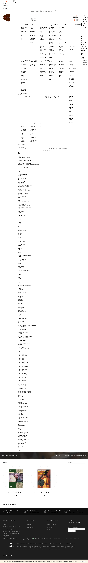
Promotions (29, 524)
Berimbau (23, 28)
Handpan (42, 51)
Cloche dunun (52, 31)
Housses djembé (52, 64)
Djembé (51, 32)
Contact (4, 6)
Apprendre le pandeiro (23, 420)
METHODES (27, 96)
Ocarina (32, 36)
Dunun (50, 34)
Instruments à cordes (22, 187)
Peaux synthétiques (22, 384)
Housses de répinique (22, 372)
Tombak (22, 138)
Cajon (41, 43)
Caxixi (22, 35)
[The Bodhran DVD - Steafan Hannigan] (16, 478)
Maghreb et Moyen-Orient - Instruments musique (28, 164)
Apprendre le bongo (22, 407)
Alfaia (22, 25)
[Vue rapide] (17, 499)
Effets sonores (52, 35)
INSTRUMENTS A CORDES (50, 145)
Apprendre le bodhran (23, 406)
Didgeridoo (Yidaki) (22, 326)
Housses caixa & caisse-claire (24, 365)
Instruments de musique (30, 148)
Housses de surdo (22, 373)
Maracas (32, 34)
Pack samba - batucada (23, 236)
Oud (21, 123)
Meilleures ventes (31, 527)
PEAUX (70, 61)
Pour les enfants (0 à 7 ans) (24, 442)
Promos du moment (22, 204)
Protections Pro (72, 72)
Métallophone (43, 57)
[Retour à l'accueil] (56, 455)
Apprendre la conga (22, 410)
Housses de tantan (22, 377)
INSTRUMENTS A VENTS (64, 145)
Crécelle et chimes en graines (51, 41)
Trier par (70, 462)
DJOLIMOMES (21, 183)
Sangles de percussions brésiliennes (71, 78)
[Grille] (4, 463)
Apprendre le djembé (22, 415)
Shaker (50, 45)
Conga (22, 40)
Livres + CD (42, 125)
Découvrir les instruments (23, 440)
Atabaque (20, 209)
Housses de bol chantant (23, 362)
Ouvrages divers (21, 182)
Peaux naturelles (72, 68)
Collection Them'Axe (22, 435)
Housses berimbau (22, 363)
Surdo (41, 32)
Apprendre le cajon (22, 409)
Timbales (22, 137)
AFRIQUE (56, 24)
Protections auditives (22, 174)
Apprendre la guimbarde (23, 417)
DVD (41, 126)
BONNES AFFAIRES (22, 196)
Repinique (42, 28)
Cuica (31, 25)
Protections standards (23, 388)
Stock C (19, 198)
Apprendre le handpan (23, 411)
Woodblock (51, 54)
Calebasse (51, 27)
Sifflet (41, 31)
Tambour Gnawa (62, 54)
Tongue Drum (52, 51)
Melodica (42, 56)
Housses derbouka (22, 354)
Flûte (31, 27)
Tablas (60, 36)
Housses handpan (22, 359)
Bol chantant (61, 25)
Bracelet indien (62, 27)
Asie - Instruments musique (23, 161)
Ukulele (22, 140)
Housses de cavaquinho (23, 366)
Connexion (5, 8)
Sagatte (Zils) (62, 51)
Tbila (60, 53)
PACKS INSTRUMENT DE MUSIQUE (25, 190)
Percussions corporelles (23, 422)
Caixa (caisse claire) (22, 215)
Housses (20, 171)
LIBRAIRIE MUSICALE (22, 178)
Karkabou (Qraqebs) (22, 318)
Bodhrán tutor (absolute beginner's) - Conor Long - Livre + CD (44, 493)
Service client (50, 527)
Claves (22, 38)
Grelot (60, 32)
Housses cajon (43, 72)
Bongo (22, 29)
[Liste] (6, 463)
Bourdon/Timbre (33, 65)
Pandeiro (32, 40)
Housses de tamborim (22, 374)
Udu (50, 38)
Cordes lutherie (33, 61)
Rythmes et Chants (22, 437)
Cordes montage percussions (24, 348)
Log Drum (42, 53)
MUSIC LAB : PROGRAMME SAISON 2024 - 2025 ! (60, 15)
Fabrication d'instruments (23, 439)
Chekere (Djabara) (22, 259)
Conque (19, 330)
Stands (19, 176)
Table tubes (51, 46)
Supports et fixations (22, 398)
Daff (60, 45)
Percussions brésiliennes (23, 421)
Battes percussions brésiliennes (23, 67)
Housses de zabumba (22, 380)
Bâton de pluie (24, 27)
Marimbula (32, 35)
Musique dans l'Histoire (23, 433)
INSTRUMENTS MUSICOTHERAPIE (25, 185)
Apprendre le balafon (22, 403)
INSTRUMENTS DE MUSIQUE (24, 157)
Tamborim (42, 34)
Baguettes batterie (22, 340)
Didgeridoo (71, 116)
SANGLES (71, 65)
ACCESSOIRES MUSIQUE (23, 167)
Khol (60, 35)
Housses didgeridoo (22, 355)
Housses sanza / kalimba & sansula (52, 79)
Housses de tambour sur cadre (61, 68)
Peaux (19, 172)
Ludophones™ (43, 54)
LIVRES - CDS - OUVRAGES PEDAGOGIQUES (58, 148)
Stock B (19, 197)
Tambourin (51, 50)
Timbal (41, 36)
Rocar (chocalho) (43, 29)
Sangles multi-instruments (23, 394)
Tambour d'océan (72, 46)
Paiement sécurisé (51, 526)
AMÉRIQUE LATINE (29, 24)
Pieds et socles (24, 93)
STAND (70, 67)
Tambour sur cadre (22, 304)
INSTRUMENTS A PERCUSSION (31, 145)
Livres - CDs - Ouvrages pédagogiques (26, 194)
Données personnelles (16, 558)
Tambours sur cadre (22, 425)
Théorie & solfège (22, 431)
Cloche (22, 39)
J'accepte (82, 561)
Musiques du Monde (22, 436)
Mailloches (23, 82)
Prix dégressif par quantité (24, 201)
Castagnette (42, 46)
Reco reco (42, 25)
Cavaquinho (23, 34)
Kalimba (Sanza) (52, 36)
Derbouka (61, 46)
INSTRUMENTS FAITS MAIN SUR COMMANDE (27, 203)
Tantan (41, 35)
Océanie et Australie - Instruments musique (27, 165)
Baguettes (20, 168)
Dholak (60, 29)
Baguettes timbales (22, 341)
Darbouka (71, 115)
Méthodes (20, 179)
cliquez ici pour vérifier (73, 538)
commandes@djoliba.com (11, 538)
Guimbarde (61, 34)
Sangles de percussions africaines (71, 82)
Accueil (19, 156)
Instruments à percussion (23, 186)
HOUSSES (47, 60)
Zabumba (42, 39)
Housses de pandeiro (22, 369)
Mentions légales (6, 558)
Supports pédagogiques (23, 181)
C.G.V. (48, 529)
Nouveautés (29, 525)
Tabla (22, 133)
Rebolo (31, 42)
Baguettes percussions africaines (23, 71)
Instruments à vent (22, 189)
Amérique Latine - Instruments (24, 159)
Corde (19, 170)
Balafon (51, 25)
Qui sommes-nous (51, 531)
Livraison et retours (51, 524)
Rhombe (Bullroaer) (22, 329)
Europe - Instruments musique (24, 163)
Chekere (22, 36)
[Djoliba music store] (6, 17)
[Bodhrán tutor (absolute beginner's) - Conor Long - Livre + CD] (44, 478)
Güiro (31, 29)
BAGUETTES (28, 60)
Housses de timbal (22, 378)
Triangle (41, 38)
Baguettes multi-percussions (24, 343)
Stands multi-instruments (23, 396)
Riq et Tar (61, 50)
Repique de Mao (43, 27)
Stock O (19, 200)
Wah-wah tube (52, 53)
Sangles (19, 175)
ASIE (65, 24)
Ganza (31, 28)
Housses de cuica (43, 74)
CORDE (36, 60)
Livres (41, 123)
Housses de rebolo (22, 370)
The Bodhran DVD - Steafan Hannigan (16, 492)
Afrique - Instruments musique (24, 160)
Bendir (60, 43)
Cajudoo (41, 45)
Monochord (51, 43)
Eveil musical (21, 192)
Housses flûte (52, 65)
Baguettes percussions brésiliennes (23, 63)
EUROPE (61, 39)
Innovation (29, 528)
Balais (22, 83)
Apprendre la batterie (22, 405)
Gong (60, 38)
